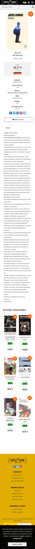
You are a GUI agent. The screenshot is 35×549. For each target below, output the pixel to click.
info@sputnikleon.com (17, 478)
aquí (21, 536)
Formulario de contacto (17, 481)
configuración (17, 538)
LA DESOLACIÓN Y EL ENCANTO (10, 378)
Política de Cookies (17, 499)
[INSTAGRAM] (20, 466)
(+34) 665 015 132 (17, 475)
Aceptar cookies (17, 544)
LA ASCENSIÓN (24, 377)
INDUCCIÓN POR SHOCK (25, 338)
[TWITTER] (17, 466)
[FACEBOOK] (14, 466)
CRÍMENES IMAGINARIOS (10, 419)
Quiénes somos (17, 509)
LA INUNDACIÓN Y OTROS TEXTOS (10, 338)
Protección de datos (17, 496)
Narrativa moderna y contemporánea (17, 93)
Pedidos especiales (17, 512)
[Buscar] (33, 7)
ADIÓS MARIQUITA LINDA (24, 420)
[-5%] (10, 325)
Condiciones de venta (17, 493)
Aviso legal (17, 490)
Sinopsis (8, 128)
